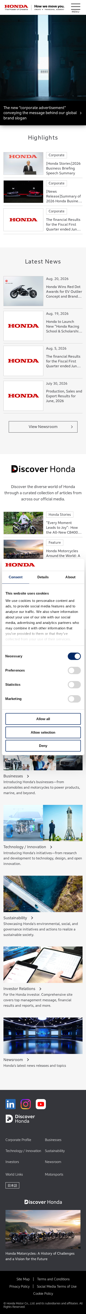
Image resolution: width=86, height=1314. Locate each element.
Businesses (53, 1140)
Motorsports (54, 1174)
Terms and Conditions (53, 1279)
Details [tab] (43, 577)
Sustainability (55, 1151)
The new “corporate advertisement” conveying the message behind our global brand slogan (40, 113)
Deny (43, 746)
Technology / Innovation (23, 1151)
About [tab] (70, 577)
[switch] (74, 670)
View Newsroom (43, 427)
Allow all (43, 719)
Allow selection (43, 732)
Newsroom (53, 1162)
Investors (12, 1162)
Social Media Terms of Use (57, 1286)
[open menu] (75, 7)
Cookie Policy (43, 1293)
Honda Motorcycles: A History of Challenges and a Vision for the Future (40, 1256)
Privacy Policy (19, 1286)
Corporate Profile (18, 1140)
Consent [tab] (15, 577)
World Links (14, 1174)
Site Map (23, 1279)
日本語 (12, 1185)
